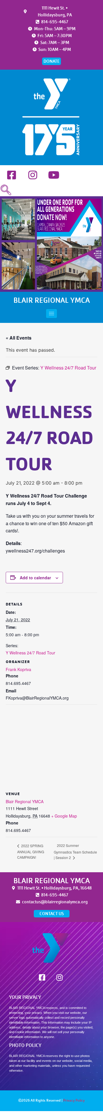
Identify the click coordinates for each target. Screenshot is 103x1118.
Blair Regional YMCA (24, 801)
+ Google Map (64, 816)
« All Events (18, 337)
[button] (5, 190)
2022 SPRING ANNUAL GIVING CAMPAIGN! (30, 851)
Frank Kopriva (18, 669)
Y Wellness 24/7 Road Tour (30, 653)
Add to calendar (35, 577)
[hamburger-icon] (51, 313)
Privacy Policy (74, 1100)
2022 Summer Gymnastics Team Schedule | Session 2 (75, 851)
